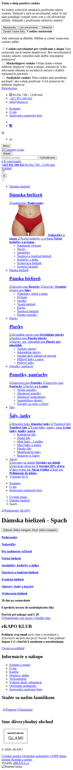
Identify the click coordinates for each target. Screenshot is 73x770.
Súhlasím (46, 27)
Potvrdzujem (9, 88)
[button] (3, 132)
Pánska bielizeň (24, 278)
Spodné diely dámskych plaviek (36, 355)
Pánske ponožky (27, 314)
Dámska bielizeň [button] (19, 186)
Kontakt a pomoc (20, 664)
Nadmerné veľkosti (29, 245)
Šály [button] (12, 407)
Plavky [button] (13, 318)
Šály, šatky (20, 415)
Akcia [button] (13, 459)
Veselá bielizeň (26, 304)
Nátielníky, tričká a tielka (32, 293)
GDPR (54, 756)
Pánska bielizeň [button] (18, 270)
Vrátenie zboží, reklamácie (25, 682)
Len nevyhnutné (29, 27)
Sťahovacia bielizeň (29, 263)
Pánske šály (24, 448)
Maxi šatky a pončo (29, 445)
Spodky (22, 300)
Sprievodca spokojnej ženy (25, 115)
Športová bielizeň (28, 311)
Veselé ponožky (27, 390)
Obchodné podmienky (23, 686)
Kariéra (13, 671)
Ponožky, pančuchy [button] (21, 366)
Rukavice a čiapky (28, 455)
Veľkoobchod (17, 679)
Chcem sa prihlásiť (13, 648)
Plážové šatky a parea (30, 359)
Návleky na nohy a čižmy (33, 404)
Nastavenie (9, 27)
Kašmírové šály (26, 434)
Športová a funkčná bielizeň (34, 256)
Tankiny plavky (26, 348)
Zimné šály (24, 438)
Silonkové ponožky (29, 393)
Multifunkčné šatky (29, 452)
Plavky (21, 249)
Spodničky (23, 252)
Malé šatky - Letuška (30, 441)
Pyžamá (22, 297)
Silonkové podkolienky (31, 397)
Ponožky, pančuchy (28, 374)
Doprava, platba (19, 675)
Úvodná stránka (12, 756)
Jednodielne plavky (29, 352)
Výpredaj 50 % (18, 476)
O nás (13, 112)
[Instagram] (10, 125)
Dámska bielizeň (25, 194)
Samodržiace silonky (30, 400)
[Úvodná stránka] (13, 149)
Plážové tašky (25, 362)
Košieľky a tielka (27, 259)
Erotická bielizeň (27, 266)
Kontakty (15, 108)
